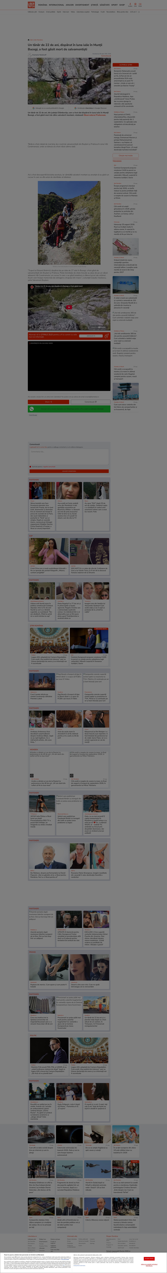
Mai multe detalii (65, 1259)
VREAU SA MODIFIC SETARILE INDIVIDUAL (149, 1265)
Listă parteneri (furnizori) (79, 1265)
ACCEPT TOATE (149, 1258)
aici (64, 1265)
